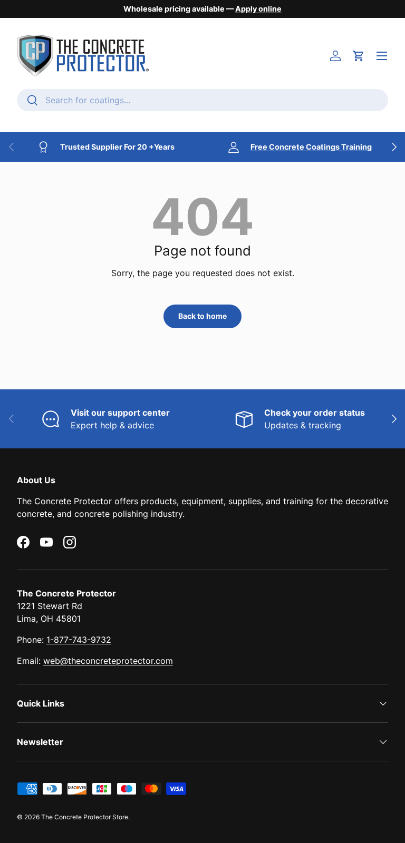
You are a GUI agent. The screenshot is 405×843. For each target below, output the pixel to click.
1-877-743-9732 (78, 639)
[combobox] (202, 100)
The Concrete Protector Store (84, 817)
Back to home (202, 315)
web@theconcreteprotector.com (108, 660)
